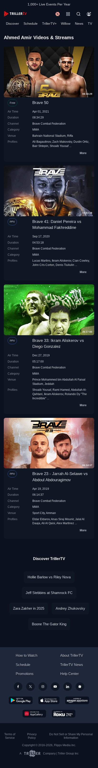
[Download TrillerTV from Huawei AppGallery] (34, 713)
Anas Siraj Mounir (62, 519)
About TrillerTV (71, 655)
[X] (30, 686)
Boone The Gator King (49, 624)
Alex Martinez (65, 523)
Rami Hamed (61, 389)
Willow (65, 23)
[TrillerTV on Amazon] (77, 700)
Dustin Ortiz (81, 141)
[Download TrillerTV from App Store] (48, 700)
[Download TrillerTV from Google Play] (21, 700)
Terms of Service (9, 736)
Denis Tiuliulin (65, 264)
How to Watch (26, 655)
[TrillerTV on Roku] (64, 713)
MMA (35, 129)
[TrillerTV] (15, 14)
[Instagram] (43, 686)
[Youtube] (55, 686)
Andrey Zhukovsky (70, 608)
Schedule (31, 23)
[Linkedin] (67, 686)
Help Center (69, 674)
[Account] (89, 14)
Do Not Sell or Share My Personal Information (71, 736)
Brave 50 (40, 102)
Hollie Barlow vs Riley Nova (49, 577)
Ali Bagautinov (41, 141)
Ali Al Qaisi (48, 523)
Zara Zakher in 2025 (28, 608)
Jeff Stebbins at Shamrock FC (49, 593)
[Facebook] (18, 686)
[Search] (78, 14)
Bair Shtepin (40, 145)
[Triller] (80, 686)
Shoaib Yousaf (59, 145)
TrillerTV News (71, 665)
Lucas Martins (41, 260)
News (79, 23)
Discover (12, 23)
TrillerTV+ (49, 23)
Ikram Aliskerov (61, 260)
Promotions (25, 674)
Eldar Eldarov (41, 519)
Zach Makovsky (62, 141)
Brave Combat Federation (49, 123)
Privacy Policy (32, 736)
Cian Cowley (81, 260)
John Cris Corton (43, 264)
